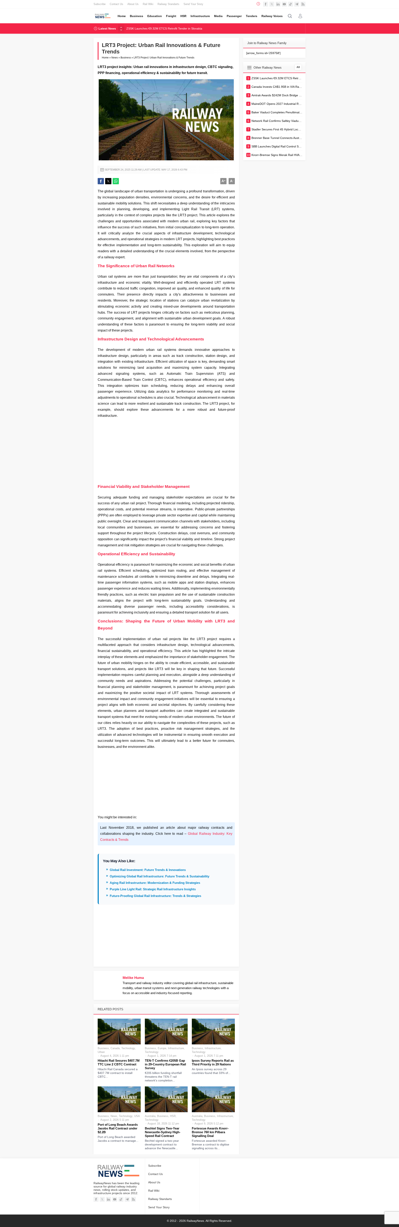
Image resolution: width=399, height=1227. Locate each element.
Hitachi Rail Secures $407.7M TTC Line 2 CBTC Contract (119, 1062)
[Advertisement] (166, 450)
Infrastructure (176, 1048)
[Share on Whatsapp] (116, 181)
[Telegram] (296, 4)
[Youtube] (284, 4)
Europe (162, 1048)
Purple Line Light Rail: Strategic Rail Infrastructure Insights (153, 889)
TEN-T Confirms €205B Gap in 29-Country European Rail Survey (165, 1064)
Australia (150, 1116)
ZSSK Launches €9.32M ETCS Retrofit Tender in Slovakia (164, 28)
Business (126, 57)
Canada (115, 1048)
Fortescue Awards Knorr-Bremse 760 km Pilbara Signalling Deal (210, 1132)
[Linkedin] (278, 4)
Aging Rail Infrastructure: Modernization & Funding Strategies (155, 882)
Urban (101, 1052)
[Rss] (302, 4)
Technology (128, 1048)
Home (105, 57)
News (114, 57)
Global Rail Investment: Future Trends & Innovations (148, 870)
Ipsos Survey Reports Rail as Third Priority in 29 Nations (213, 1062)
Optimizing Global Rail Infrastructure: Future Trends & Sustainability (159, 876)
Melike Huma (133, 978)
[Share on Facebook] (101, 181)
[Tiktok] (290, 4)
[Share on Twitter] (108, 181)
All (298, 67)
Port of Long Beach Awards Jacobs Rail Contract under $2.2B (118, 1128)
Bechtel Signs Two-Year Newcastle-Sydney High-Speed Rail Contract (162, 1132)
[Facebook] (265, 4)
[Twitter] (271, 4)
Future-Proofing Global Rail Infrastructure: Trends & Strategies (155, 896)
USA (137, 1116)
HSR (173, 1116)
